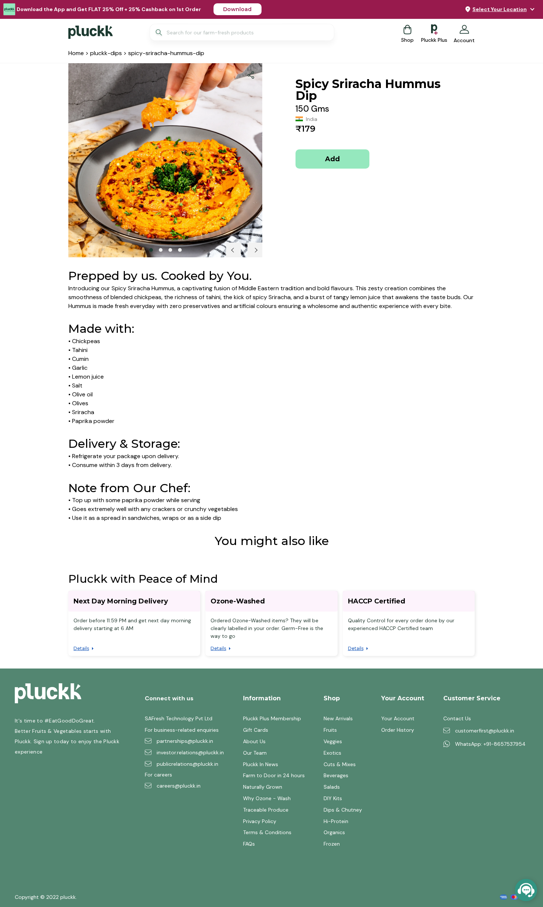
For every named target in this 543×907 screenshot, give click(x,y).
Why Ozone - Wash (267, 798)
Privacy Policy (259, 821)
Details (81, 648)
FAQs (249, 843)
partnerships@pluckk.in (185, 741)
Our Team (255, 752)
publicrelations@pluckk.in (187, 763)
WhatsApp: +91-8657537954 (490, 744)
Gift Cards (255, 729)
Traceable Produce (265, 809)
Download (237, 9)
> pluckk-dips (103, 53)
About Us (254, 741)
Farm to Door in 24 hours (274, 775)
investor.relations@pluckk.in (190, 752)
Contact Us (457, 718)
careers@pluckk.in (179, 785)
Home (76, 53)
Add (332, 159)
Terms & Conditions (267, 832)
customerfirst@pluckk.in (484, 730)
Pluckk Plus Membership (272, 718)
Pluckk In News (260, 764)
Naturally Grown (262, 786)
